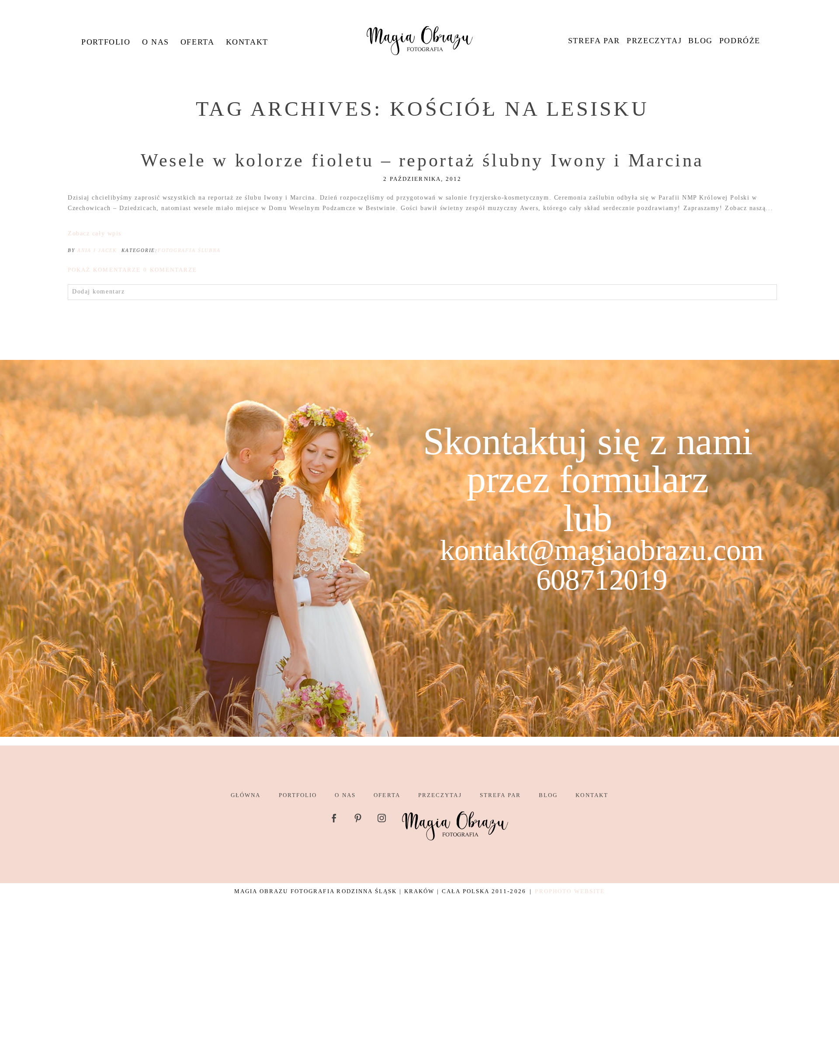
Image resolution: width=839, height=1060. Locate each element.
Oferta (197, 42)
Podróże (739, 40)
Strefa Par (594, 40)
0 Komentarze (132, 269)
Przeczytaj (654, 40)
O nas (155, 42)
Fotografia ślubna (189, 250)
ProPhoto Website (570, 891)
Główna (245, 795)
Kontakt (247, 42)
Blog (700, 40)
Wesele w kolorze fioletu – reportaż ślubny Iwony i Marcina (422, 160)
